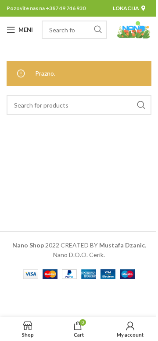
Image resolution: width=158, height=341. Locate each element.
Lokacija (126, 8)
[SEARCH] (98, 30)
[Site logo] (133, 29)
